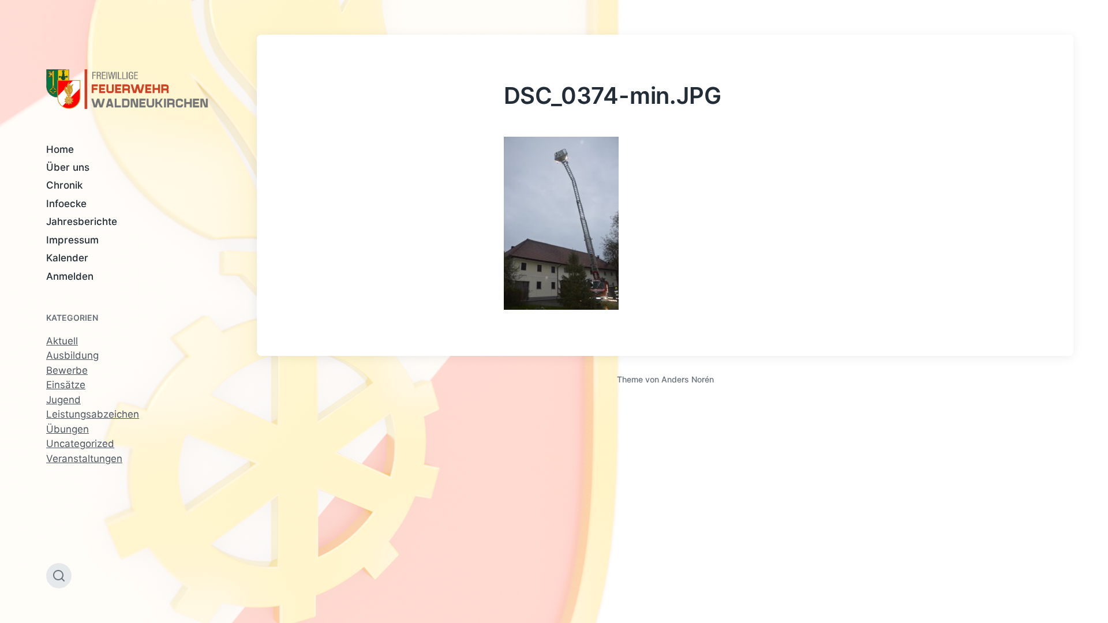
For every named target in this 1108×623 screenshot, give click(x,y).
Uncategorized (80, 443)
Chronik (64, 185)
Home (60, 149)
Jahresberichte (81, 221)
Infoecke (66, 203)
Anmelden (69, 276)
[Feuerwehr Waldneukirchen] (128, 89)
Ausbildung (72, 355)
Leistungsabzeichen (92, 414)
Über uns (67, 167)
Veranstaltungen (84, 458)
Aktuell (62, 341)
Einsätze (65, 385)
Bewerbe (67, 370)
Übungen (67, 429)
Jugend (63, 400)
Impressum (72, 240)
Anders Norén (687, 379)
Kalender (67, 258)
